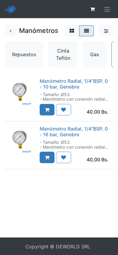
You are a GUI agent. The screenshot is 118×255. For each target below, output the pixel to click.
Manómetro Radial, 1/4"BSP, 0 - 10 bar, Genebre (74, 84)
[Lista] (86, 31)
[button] (47, 109)
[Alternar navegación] (107, 9)
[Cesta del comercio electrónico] (92, 9)
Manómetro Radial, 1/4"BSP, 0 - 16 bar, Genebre (74, 131)
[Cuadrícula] (71, 31)
